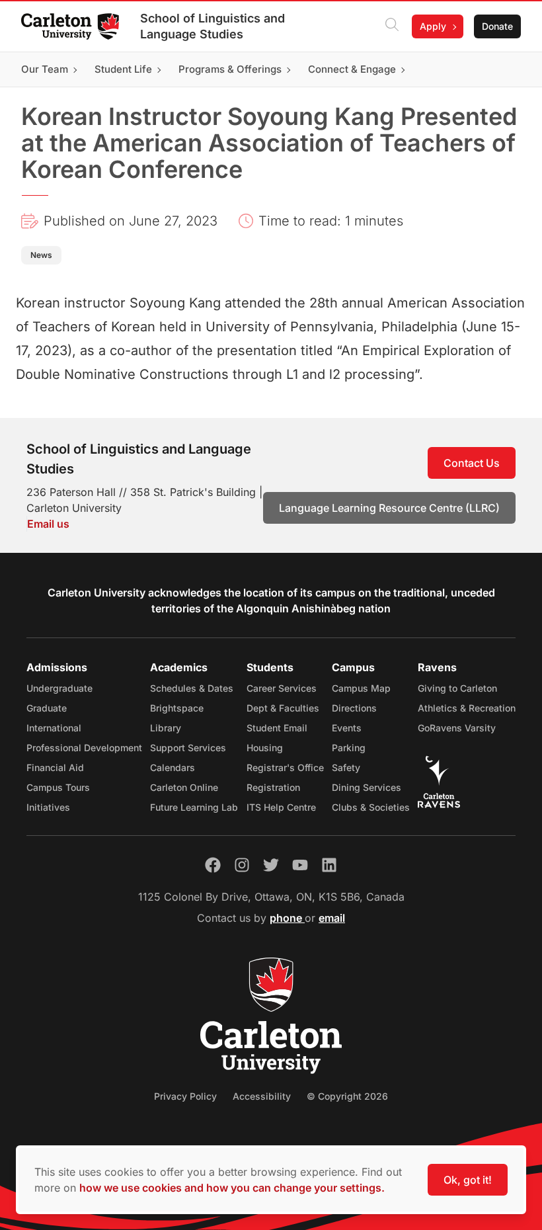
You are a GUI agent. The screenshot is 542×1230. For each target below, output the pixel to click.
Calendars (172, 767)
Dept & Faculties (283, 708)
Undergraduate (59, 688)
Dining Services (366, 787)
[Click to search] (392, 26)
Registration (273, 787)
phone (287, 917)
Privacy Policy (185, 1096)
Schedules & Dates (191, 688)
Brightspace (177, 708)
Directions (354, 708)
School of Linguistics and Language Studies (212, 26)
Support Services (188, 747)
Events (347, 727)
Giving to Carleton (457, 688)
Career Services (282, 688)
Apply (433, 26)
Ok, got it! (468, 1179)
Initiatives (48, 807)
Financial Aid (55, 767)
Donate (497, 26)
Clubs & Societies (371, 807)
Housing (265, 747)
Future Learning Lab (194, 807)
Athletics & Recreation (467, 708)
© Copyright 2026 (347, 1096)
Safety (346, 767)
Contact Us (472, 463)
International (53, 727)
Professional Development (84, 747)
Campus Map (361, 688)
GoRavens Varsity (457, 727)
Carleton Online (184, 787)
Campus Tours (58, 787)
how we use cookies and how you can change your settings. (232, 1187)
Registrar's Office (285, 767)
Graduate (46, 708)
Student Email (277, 727)
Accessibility (262, 1096)
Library (165, 727)
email (332, 917)
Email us (48, 523)
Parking (349, 747)
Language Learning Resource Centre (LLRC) (389, 507)
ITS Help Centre (281, 807)
